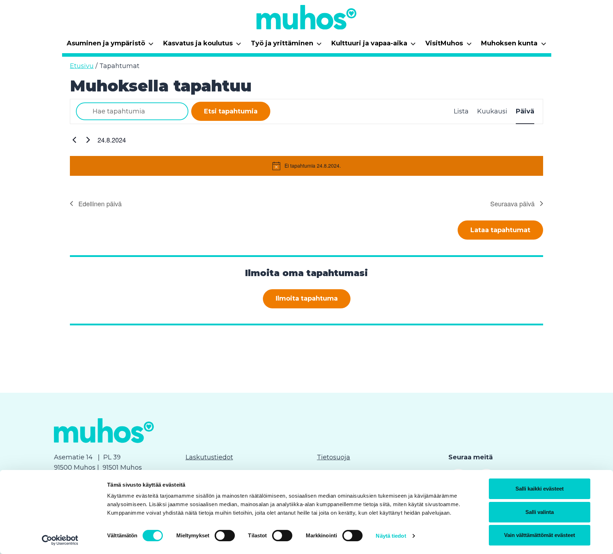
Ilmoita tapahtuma (307, 298)
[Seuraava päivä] (88, 140)
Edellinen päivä (100, 203)
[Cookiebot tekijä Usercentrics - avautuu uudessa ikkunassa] (60, 540)
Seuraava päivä (512, 203)
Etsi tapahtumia (231, 111)
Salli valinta (539, 512)
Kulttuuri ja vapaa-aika (373, 45)
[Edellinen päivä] (74, 140)
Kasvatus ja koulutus (202, 45)
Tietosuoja (333, 457)
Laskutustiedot (209, 457)
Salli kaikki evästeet (539, 489)
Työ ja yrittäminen (286, 45)
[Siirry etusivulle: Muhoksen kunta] (306, 17)
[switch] (225, 535)
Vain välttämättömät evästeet (539, 535)
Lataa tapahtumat (500, 230)
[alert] (306, 166)
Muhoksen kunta (513, 45)
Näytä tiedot (391, 536)
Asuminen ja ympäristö (110, 45)
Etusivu (82, 66)
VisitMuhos (448, 45)
